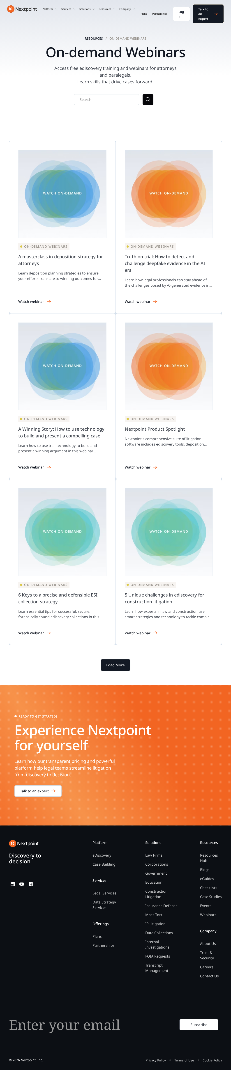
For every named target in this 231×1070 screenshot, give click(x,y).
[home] (22, 9)
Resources (94, 38)
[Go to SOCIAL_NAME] (12, 884)
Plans (144, 13)
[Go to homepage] (24, 843)
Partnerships (159, 13)
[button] (49, 9)
